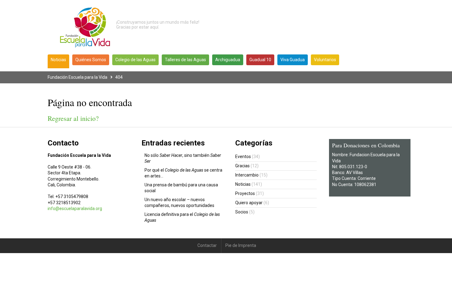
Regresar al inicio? (73, 118)
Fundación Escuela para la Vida (77, 77)
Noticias (243, 184)
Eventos (243, 156)
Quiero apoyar (249, 202)
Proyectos (245, 193)
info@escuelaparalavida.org (75, 208)
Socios (241, 211)
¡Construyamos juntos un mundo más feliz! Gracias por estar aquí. (157, 25)
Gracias (242, 165)
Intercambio (247, 175)
